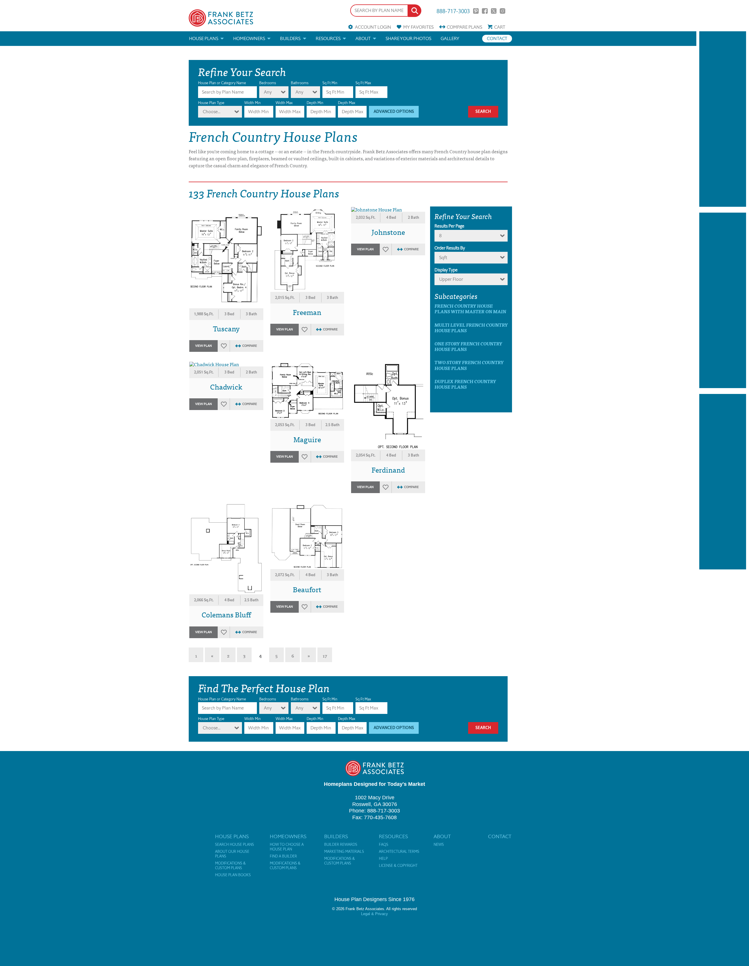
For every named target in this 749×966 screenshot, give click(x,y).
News (439, 844)
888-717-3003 (453, 11)
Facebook (484, 11)
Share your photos (408, 38)
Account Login (373, 27)
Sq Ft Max (363, 82)
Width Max (284, 102)
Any (268, 92)
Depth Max (346, 102)
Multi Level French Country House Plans (471, 327)
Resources (328, 38)
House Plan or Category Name (222, 82)
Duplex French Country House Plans (465, 384)
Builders (290, 38)
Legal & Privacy (374, 914)
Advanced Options (394, 111)
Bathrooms (299, 82)
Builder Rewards (340, 844)
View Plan (203, 346)
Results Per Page (449, 226)
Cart (499, 27)
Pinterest (476, 11)
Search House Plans (234, 844)
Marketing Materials (344, 851)
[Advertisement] (722, 119)
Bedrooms (267, 82)
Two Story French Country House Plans (469, 365)
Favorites (418, 27)
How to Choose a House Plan (287, 847)
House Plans (203, 38)
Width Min (252, 102)
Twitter (494, 11)
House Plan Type (211, 102)
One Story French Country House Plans (468, 346)
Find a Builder (283, 856)
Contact (497, 38)
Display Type (446, 270)
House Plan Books (233, 875)
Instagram (502, 11)
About (363, 38)
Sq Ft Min (329, 82)
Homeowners (249, 38)
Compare (464, 27)
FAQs (383, 844)
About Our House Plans (232, 854)
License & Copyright (398, 865)
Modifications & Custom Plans (230, 865)
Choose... (211, 112)
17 (325, 655)
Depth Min (315, 102)
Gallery (450, 38)
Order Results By (449, 248)
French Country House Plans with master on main (470, 308)
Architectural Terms (399, 851)
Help (383, 858)
